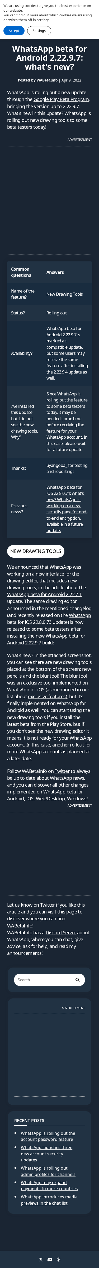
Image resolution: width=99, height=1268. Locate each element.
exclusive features (46, 696)
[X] (41, 1259)
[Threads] (58, 1259)
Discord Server (61, 932)
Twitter (62, 771)
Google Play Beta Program (61, 99)
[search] (77, 980)
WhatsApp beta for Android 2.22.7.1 (44, 594)
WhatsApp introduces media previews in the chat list (49, 1200)
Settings (39, 30)
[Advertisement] (49, 198)
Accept (14, 30)
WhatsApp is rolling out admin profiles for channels (48, 1171)
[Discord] (50, 1259)
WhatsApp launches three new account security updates (46, 1154)
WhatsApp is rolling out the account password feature (48, 1136)
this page (67, 911)
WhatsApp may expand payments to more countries (49, 1186)
